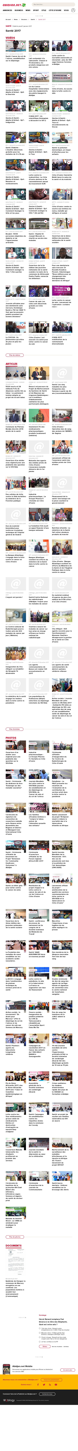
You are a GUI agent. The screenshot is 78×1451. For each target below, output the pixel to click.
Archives (66, 1346)
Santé (33, 19)
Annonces (7, 10)
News (28, 10)
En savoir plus (67, 1370)
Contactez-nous (47, 1394)
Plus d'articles (14, 729)
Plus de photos (14, 1237)
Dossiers (24, 19)
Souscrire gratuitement (51, 1380)
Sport (36, 10)
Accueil (8, 19)
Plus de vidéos (14, 355)
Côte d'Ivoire (55, 10)
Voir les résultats (57, 1346)
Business (19, 10)
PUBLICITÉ (22, 1317)
